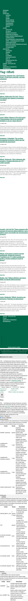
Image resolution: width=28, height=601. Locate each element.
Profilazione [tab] (3, 495)
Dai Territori (8, 62)
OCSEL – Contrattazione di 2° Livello (15, 41)
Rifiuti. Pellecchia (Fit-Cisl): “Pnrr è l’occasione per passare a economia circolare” (12, 98)
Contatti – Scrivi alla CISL (9, 63)
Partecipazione (9, 24)
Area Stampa (6, 49)
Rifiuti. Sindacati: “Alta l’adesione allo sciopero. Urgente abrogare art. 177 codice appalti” (12, 161)
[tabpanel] (14, 457)
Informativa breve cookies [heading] (6, 357)
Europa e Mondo (10, 20)
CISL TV (8, 58)
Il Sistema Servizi (10, 37)
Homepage (5, 10)
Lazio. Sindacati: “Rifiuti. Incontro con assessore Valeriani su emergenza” (13, 298)
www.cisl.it (7, 406)
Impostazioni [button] (3, 388)
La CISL (5, 28)
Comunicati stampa (11, 57)
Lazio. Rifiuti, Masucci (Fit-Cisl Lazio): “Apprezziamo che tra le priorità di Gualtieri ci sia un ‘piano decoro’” (13, 119)
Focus (7, 54)
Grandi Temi (6, 13)
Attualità (8, 52)
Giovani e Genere (10, 21)
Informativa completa (16, 380)
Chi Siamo (8, 31)
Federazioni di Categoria (12, 34)
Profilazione (16, 387)
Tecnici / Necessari (6, 387)
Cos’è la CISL (9, 29)
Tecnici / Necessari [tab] (5, 416)
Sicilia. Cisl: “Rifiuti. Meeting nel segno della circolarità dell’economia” (13, 278)
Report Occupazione (11, 46)
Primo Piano (9, 50)
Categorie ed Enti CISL (11, 60)
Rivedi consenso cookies (14, 347)
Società (7, 18)
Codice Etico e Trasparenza (10, 66)
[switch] (0, 496)
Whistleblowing (7, 68)
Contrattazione (9, 23)
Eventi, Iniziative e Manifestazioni (14, 36)
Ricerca (5, 12)
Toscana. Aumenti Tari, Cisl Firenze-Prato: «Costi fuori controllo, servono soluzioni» (12, 77)
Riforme (8, 26)
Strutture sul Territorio (11, 33)
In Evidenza (9, 55)
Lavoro (7, 16)
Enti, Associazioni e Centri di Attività (15, 39)
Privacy (5, 65)
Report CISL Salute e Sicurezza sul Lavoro (16, 44)
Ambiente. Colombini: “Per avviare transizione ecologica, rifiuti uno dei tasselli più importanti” (12, 140)
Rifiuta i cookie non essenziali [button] (15, 392)
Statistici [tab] (2, 571)
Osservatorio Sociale (11, 42)
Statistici (22, 387)
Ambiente (8, 15)
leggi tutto (2, 93)
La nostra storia (10, 47)
